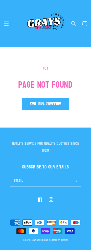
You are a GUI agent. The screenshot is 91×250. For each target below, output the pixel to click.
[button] (6, 23)
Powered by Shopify (58, 240)
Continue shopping (45, 103)
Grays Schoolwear (40, 240)
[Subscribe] (75, 180)
